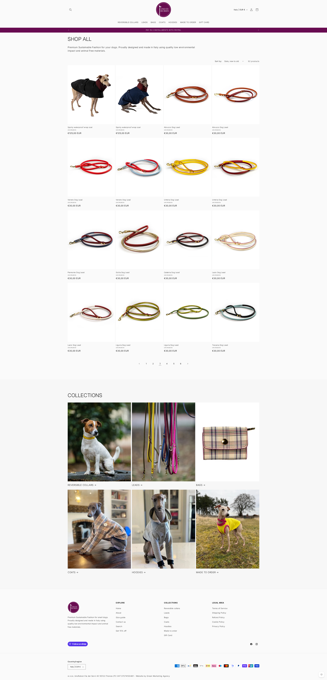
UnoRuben (79, 676)
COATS (71, 572)
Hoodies (167, 626)
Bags (166, 617)
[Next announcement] (258, 30)
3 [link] (160, 363)
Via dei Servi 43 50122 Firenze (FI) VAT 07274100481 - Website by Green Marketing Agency (127, 676)
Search (119, 626)
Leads (167, 613)
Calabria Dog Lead (172, 272)
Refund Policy (218, 617)
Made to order (170, 631)
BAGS (199, 485)
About (118, 613)
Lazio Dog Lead (218, 272)
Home (118, 608)
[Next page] (187, 363)
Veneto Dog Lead (75, 200)
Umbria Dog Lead (171, 200)
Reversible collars (172, 608)
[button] (70, 10)
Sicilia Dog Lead (123, 272)
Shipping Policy (219, 613)
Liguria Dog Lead (123, 345)
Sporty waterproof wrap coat (80, 127)
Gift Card (168, 635)
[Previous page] (139, 363)
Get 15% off (121, 631)
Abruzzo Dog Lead (172, 127)
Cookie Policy (218, 622)
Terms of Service (219, 608)
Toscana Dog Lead (220, 345)
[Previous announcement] (68, 30)
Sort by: (218, 61)
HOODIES (137, 572)
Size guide (120, 617)
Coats (166, 622)
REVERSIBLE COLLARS (81, 485)
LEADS (136, 485)
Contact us (121, 622)
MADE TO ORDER (206, 572)
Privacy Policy (218, 626)
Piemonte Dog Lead (76, 272)
